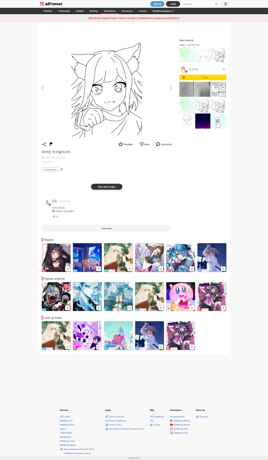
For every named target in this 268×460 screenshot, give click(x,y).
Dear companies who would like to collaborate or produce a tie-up (79, 451)
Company (203, 416)
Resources (127, 11)
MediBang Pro (66, 420)
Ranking (94, 11)
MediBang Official (182, 420)
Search (216, 4)
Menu (224, 69)
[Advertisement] (134, 379)
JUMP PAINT (66, 432)
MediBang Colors (67, 440)
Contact (157, 424)
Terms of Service (116, 416)
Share (44, 144)
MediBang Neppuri (165, 11)
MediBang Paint (67, 424)
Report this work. (51, 144)
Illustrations (110, 11)
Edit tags (61, 169)
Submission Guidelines (115, 420)
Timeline (47, 11)
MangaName (65, 436)
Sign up (157, 4)
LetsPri (63, 428)
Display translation (64, 211)
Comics (142, 11)
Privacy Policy (115, 424)
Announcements (177, 416)
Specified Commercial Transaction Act (126, 428)
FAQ (152, 420)
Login (173, 4)
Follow (205, 77)
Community (64, 11)
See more (107, 228)
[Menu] (225, 4)
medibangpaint (50, 169)
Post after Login (106, 186)
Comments (166, 144)
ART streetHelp (157, 416)
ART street (65, 416)
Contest (79, 11)
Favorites (128, 144)
